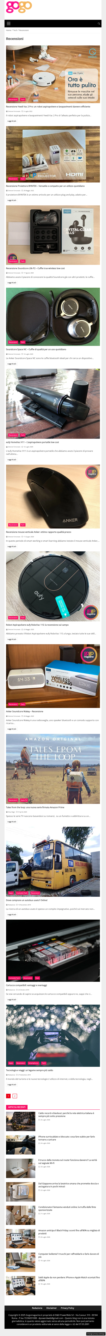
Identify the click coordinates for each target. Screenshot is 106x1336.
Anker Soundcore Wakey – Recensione (24, 711)
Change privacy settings (95, 1334)
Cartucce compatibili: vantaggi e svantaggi (26, 985)
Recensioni (13, 99)
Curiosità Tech (22, 893)
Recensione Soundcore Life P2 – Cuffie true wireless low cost (35, 268)
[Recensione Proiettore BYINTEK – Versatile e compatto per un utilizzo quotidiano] (53, 154)
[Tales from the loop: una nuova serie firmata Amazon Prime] (53, 769)
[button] (99, 23)
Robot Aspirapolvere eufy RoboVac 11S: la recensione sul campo (37, 624)
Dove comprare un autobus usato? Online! (26, 900)
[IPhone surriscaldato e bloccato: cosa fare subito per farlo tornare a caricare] (20, 1145)
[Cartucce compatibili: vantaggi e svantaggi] (53, 951)
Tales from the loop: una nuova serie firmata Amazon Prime (35, 807)
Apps (11, 893)
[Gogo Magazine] (19, 9)
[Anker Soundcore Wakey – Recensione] (53, 676)
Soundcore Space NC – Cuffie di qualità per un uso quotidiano (36, 349)
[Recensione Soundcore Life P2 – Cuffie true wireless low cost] (53, 235)
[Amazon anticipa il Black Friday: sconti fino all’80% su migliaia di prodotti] (20, 1238)
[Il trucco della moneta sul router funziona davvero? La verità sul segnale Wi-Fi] (20, 1168)
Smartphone (33, 1063)
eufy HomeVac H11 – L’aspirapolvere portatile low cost (32, 442)
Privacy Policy (67, 1308)
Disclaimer (51, 1308)
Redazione (37, 1308)
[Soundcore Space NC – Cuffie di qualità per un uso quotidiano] (53, 317)
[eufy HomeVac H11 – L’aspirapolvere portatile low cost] (53, 404)
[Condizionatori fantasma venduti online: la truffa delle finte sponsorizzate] (20, 1215)
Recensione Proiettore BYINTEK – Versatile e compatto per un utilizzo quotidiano (45, 186)
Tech (23, 99)
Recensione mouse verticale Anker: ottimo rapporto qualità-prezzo (38, 532)
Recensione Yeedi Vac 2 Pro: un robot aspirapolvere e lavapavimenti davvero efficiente (48, 106)
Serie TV (24, 800)
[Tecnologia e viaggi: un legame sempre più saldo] (53, 1036)
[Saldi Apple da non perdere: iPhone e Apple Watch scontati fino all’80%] (20, 1285)
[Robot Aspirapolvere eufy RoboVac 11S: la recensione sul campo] (53, 586)
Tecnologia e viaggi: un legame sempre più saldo (29, 1070)
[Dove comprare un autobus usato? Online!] (53, 862)
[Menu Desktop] (8, 23)
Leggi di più (11, 121)
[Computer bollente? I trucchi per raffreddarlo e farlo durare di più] (20, 1262)
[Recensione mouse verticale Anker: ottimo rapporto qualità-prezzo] (53, 497)
